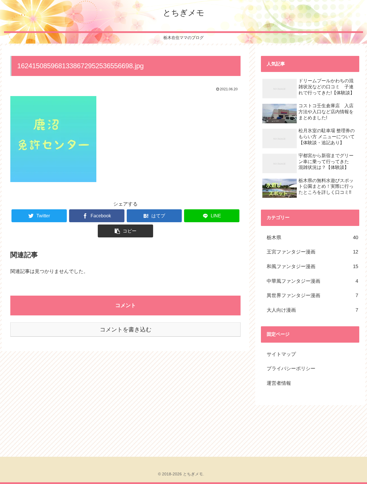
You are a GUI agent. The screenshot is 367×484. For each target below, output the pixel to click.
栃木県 (312, 237)
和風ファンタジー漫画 (312, 266)
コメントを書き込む (125, 329)
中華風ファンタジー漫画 (312, 281)
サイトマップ (281, 354)
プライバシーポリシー (291, 368)
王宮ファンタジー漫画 (312, 252)
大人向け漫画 (312, 310)
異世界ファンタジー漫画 (312, 295)
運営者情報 (279, 383)
